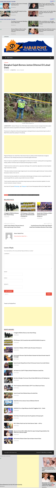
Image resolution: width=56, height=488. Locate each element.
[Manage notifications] (53, 485)
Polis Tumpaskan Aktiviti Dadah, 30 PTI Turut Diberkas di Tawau (29, 385)
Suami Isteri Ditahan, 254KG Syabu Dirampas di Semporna (44, 214)
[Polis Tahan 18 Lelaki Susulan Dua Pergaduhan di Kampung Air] (8, 416)
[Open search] (51, 57)
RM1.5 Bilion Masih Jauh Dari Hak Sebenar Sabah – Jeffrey (28, 423)
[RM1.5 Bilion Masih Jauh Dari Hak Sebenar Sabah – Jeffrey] (8, 423)
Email (6, 278)
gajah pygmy (36, 194)
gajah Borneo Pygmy (27, 194)
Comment (7, 253)
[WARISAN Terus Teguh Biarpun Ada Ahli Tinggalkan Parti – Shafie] (8, 408)
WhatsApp (17, 186)
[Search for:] (28, 294)
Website (6, 284)
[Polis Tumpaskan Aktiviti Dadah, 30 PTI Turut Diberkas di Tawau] (8, 385)
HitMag (50, 452)
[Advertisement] (28, 82)
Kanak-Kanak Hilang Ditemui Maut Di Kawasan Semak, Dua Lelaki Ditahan (31, 363)
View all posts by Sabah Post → (21, 236)
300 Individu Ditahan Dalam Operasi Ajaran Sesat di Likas (27, 438)
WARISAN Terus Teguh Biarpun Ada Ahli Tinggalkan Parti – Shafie (29, 408)
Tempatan (6, 62)
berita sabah (19, 194)
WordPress (44, 452)
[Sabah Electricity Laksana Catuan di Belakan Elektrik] (8, 400)
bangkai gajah (12, 194)
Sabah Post (13, 70)
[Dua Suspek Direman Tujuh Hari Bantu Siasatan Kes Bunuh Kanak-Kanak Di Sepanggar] (8, 355)
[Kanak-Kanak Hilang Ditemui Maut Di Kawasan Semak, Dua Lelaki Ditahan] (8, 363)
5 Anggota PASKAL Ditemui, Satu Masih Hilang (11, 213)
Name (6, 271)
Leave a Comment (20, 70)
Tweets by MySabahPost (10, 303)
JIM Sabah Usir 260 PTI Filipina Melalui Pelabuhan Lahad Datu (28, 370)
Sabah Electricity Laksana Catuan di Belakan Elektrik (26, 400)
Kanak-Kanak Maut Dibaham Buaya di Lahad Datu (25, 393)
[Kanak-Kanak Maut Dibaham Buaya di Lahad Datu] (8, 393)
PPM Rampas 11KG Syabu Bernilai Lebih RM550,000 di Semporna (27, 214)
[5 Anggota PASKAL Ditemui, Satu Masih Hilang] (11, 207)
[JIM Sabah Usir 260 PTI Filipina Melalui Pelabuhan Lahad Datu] (8, 370)
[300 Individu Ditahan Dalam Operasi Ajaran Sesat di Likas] (8, 438)
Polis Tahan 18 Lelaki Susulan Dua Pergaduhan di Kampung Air (28, 415)
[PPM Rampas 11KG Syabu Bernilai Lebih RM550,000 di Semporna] (28, 207)
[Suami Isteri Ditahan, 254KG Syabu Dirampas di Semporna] (44, 207)
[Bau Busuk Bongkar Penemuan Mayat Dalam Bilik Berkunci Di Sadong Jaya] (8, 378)
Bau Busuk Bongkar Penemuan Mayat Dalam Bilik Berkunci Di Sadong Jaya (31, 378)
